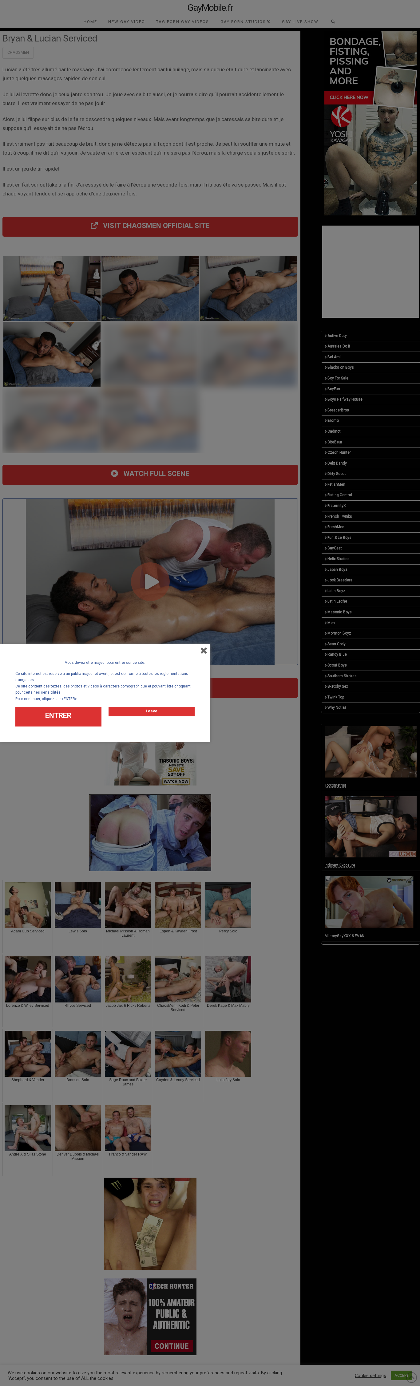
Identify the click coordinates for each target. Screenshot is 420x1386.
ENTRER (58, 715)
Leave (151, 711)
